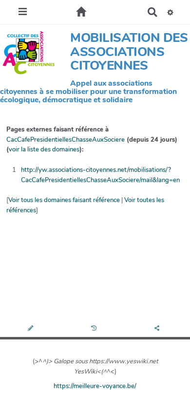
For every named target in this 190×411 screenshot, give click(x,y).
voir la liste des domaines (44, 149)
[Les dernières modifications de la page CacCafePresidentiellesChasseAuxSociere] (95, 329)
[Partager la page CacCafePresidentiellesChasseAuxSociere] (158, 329)
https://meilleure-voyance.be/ (95, 386)
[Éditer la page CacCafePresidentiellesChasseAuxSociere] (31, 329)
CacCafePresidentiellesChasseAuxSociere (65, 139)
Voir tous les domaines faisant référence (64, 200)
